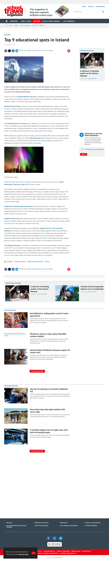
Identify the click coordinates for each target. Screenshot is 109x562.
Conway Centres (92, 291)
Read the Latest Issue (42, 522)
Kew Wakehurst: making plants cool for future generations (49, 314)
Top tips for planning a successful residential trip (49, 390)
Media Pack (34, 25)
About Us (16, 25)
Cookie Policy (86, 551)
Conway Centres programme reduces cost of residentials (92, 287)
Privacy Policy (76, 551)
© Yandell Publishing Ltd (68, 553)
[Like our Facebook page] (48, 538)
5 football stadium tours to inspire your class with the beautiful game (49, 431)
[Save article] (68, 50)
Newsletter (63, 522)
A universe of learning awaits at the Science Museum (89, 73)
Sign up (83, 154)
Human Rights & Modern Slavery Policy (45, 553)
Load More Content (37, 371)
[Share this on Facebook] (5, 50)
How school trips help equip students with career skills (47, 410)
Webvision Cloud (58, 557)
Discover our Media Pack (92, 522)
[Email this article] (16, 50)
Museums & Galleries (20, 261)
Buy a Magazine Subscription (69, 525)
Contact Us (41, 25)
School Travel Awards (41, 525)
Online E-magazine (25, 25)
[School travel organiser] (13, 16)
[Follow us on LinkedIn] (54, 538)
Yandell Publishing (91, 525)
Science (47, 261)
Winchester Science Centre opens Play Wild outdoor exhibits (48, 335)
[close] (70, 47)
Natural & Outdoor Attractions (35, 261)
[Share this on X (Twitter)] (9, 50)
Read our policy (23, 554)
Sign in (49, 47)
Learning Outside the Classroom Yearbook (16, 526)
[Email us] (60, 538)
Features (7, 35)
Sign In (84, 6)
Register (91, 6)
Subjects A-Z (38, 551)
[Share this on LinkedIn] (13, 50)
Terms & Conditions (63, 551)
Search (103, 11)
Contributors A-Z (49, 551)
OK (33, 553)
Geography (10, 261)
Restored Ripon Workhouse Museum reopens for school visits (50, 351)
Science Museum (92, 78)
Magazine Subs (100, 6)
